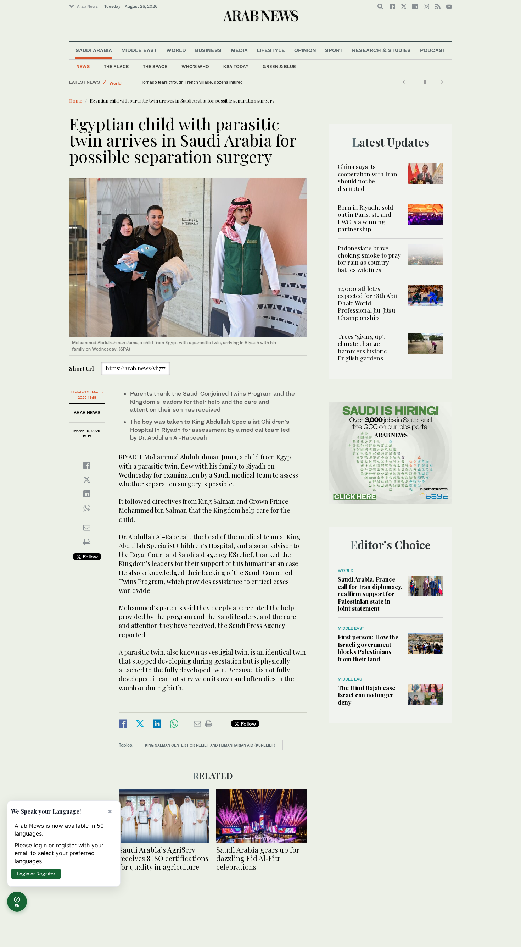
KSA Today (235, 66)
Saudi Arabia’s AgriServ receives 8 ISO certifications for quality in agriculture (163, 858)
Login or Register (36, 873)
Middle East (139, 50)
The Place (116, 66)
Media (239, 50)
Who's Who (195, 66)
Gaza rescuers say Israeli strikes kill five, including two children (201, 82)
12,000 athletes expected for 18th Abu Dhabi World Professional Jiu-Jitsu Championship (367, 303)
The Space (155, 66)
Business (208, 50)
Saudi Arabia (93, 50)
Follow (89, 557)
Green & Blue (279, 66)
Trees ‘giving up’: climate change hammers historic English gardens (362, 347)
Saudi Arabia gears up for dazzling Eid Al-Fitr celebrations (257, 858)
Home (75, 101)
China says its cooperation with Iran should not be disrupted (367, 177)
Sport (334, 50)
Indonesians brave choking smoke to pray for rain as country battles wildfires (369, 259)
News (83, 66)
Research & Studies (381, 50)
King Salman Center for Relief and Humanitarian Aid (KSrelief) (210, 745)
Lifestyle (271, 50)
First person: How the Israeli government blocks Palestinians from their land (368, 647)
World (176, 50)
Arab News (87, 6)
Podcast (433, 50)
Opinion (305, 50)
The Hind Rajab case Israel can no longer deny (366, 695)
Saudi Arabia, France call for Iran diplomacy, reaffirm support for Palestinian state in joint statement (370, 593)
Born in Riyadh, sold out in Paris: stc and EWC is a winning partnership (365, 218)
